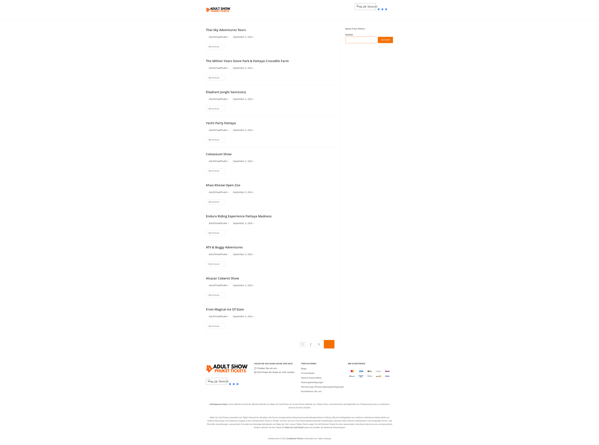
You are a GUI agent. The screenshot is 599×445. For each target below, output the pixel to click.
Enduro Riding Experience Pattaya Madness (239, 216)
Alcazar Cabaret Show (222, 278)
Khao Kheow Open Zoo (223, 185)
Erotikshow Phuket (295, 439)
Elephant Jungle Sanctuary (226, 92)
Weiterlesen (217, 46)
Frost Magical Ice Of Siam (225, 309)
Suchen (349, 34)
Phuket (294, 427)
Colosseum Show (218, 154)
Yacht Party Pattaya (221, 123)
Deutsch (371, 6)
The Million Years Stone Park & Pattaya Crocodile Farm (247, 61)
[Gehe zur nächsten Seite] (329, 344)
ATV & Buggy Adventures (224, 247)
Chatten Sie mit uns (267, 368)
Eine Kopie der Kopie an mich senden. (276, 372)
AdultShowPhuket (218, 36)
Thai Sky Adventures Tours (226, 30)
